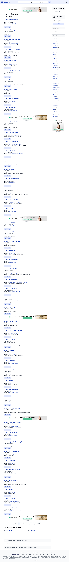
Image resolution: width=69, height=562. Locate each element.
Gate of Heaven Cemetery (13, 363)
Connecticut (56, 47)
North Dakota (56, 83)
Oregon (55, 96)
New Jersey (56, 89)
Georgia (55, 52)
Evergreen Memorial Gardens (14, 193)
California (55, 43)
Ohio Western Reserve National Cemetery (16, 135)
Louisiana (55, 65)
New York (55, 91)
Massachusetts (56, 67)
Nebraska (55, 85)
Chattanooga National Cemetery (15, 144)
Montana (55, 80)
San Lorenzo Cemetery (13, 82)
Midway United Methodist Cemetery (15, 202)
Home (5, 5)
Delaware (55, 49)
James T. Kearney (9, 150)
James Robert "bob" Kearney (13, 70)
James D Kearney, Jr (10, 508)
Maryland (55, 69)
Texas (54, 107)
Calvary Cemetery (12, 463)
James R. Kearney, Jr (10, 432)
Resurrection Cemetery (13, 435)
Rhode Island (56, 100)
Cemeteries (27, 552)
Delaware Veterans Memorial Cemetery (16, 153)
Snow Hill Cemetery (12, 53)
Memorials (22, 552)
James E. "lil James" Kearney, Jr (14, 330)
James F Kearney (9, 350)
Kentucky (55, 63)
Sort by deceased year (58, 8)
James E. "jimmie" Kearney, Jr (13, 442)
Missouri (55, 76)
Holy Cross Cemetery (13, 211)
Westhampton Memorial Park (14, 172)
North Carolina (56, 81)
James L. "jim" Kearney (11, 89)
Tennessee (55, 105)
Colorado (55, 45)
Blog (41, 552)
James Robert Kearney (11, 279)
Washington (55, 114)
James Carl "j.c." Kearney (11, 451)
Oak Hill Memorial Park (13, 473)
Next (39, 523)
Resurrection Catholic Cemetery (14, 73)
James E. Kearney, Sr (10, 288)
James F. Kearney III (10, 30)
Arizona (55, 41)
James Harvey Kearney (11, 122)
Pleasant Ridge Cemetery (13, 454)
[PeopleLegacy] (6, 2)
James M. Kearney (9, 250)
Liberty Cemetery (12, 401)
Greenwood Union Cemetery (14, 253)
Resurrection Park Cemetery (14, 343)
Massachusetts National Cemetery (15, 300)
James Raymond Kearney (12, 469)
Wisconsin (55, 116)
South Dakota (56, 103)
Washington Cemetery (13, 273)
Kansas (55, 61)
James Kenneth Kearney (11, 178)
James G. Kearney (9, 360)
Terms (32, 552)
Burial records (9, 5)
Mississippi (55, 78)
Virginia (55, 111)
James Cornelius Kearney (12, 241)
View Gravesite (7, 27)
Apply (58, 23)
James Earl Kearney (10, 107)
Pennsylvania (56, 98)
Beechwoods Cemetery (13, 324)
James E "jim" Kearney (11, 199)
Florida (55, 50)
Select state (56, 28)
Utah (54, 109)
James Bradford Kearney (11, 480)
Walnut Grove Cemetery (13, 354)
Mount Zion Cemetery (13, 92)
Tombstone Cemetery (13, 225)
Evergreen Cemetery (12, 374)
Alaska (54, 38)
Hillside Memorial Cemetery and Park (15, 291)
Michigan (55, 72)
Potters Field (11, 383)
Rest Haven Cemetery (13, 333)
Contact (44, 552)
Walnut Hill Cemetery (12, 101)
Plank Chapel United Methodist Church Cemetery (18, 282)
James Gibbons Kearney (11, 132)
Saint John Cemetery (12, 262)
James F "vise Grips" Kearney (13, 422)
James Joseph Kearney (11, 141)
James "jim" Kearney (10, 80)
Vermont (55, 112)
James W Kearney (9, 169)
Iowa (54, 54)
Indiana (55, 60)
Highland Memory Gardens (14, 43)
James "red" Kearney (10, 321)
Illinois (55, 58)
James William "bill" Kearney (13, 269)
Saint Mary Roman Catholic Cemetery (15, 162)
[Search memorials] (49, 2)
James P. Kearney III (10, 60)
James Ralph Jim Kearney (12, 39)
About (17, 552)
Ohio (54, 92)
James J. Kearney (9, 208)
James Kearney (9, 160)
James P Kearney (9, 460)
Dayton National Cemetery (13, 392)
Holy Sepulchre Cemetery (13, 32)
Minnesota (55, 74)
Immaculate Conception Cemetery (15, 244)
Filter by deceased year (57, 17)
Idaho (54, 56)
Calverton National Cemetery (14, 501)
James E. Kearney (9, 498)
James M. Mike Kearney (11, 98)
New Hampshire (56, 87)
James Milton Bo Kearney (12, 49)
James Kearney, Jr (9, 489)
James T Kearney (9, 298)
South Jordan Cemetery (13, 234)
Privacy (36, 552)
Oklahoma (55, 94)
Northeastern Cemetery (13, 110)
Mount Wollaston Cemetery (14, 23)
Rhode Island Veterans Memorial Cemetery (16, 510)
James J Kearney (9, 223)
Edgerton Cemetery (12, 182)
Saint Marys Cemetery (13, 64)
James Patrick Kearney (11, 189)
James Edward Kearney (11, 19)
